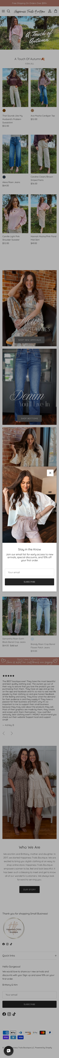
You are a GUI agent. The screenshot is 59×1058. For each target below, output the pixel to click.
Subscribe (29, 582)
